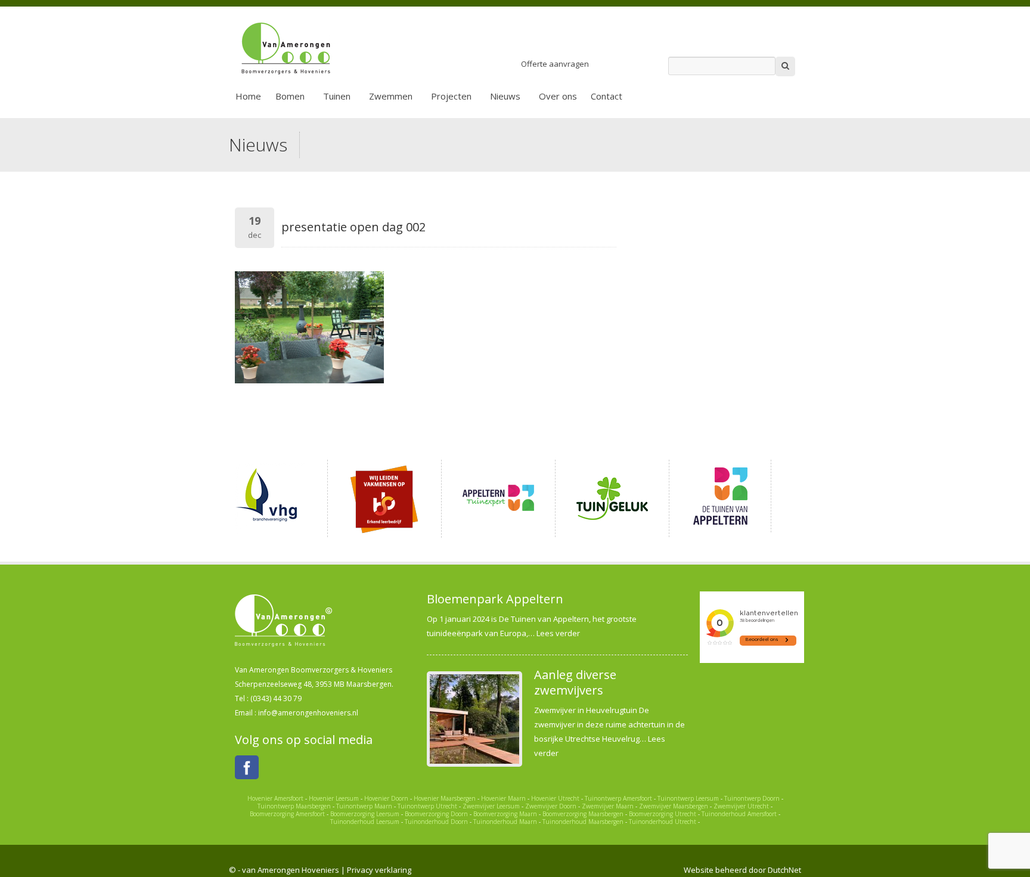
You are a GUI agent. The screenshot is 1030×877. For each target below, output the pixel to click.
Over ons (558, 96)
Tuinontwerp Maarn (364, 806)
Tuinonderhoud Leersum (364, 821)
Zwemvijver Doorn (550, 806)
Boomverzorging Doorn (436, 814)
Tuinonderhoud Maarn (505, 821)
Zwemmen (390, 96)
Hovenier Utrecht (555, 798)
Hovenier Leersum (334, 798)
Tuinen (336, 96)
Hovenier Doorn (386, 798)
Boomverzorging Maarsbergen (582, 814)
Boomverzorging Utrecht (662, 814)
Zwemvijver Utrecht (741, 806)
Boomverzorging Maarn (505, 814)
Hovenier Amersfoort (275, 798)
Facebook (247, 767)
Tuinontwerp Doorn (752, 798)
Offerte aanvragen (555, 63)
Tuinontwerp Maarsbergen (294, 806)
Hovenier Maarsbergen (445, 798)
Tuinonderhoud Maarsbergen (582, 821)
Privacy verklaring (379, 869)
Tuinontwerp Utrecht (427, 806)
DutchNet (784, 869)
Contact (606, 96)
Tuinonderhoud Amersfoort (739, 814)
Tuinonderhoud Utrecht (662, 821)
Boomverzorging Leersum (364, 814)
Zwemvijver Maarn (608, 806)
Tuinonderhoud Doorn (436, 821)
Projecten (451, 96)
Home (248, 96)
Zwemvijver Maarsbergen (673, 806)
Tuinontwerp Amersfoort (618, 798)
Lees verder (558, 633)
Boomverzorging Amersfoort (287, 814)
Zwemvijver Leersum (491, 806)
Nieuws (505, 96)
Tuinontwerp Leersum (688, 798)
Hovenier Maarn (503, 798)
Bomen (290, 96)
